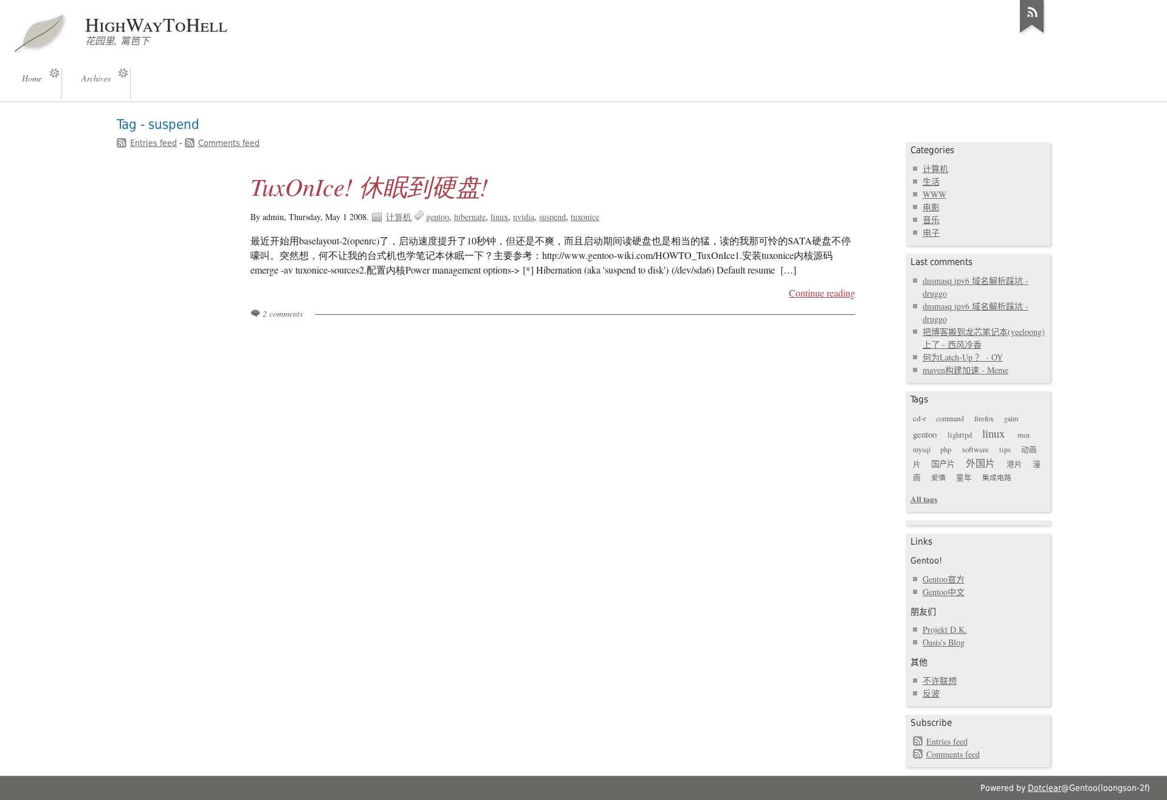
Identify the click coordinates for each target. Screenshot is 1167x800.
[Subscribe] (1032, 32)
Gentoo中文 (944, 592)
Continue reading (822, 293)
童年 (964, 477)
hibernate (470, 216)
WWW (934, 194)
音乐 (931, 220)
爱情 (938, 477)
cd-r (919, 418)
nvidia (523, 216)
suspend (552, 216)
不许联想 (940, 680)
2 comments (283, 313)
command (950, 418)
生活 (931, 181)
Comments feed (229, 143)
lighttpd (960, 435)
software (975, 449)
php (945, 449)
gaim (1011, 418)
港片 (1014, 464)
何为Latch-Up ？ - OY (963, 357)
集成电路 (996, 477)
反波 (931, 693)
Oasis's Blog (944, 642)
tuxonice (585, 216)
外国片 (980, 463)
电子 (931, 232)
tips (1005, 449)
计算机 (398, 216)
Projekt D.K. (945, 629)
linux (499, 216)
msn (1023, 435)
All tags (924, 499)
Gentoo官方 (944, 579)
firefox (984, 418)
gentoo (437, 216)
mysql (922, 449)
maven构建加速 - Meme (965, 370)
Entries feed (153, 143)
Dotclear (1044, 788)
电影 (931, 207)
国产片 (943, 463)
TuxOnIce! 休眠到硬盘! (369, 186)
